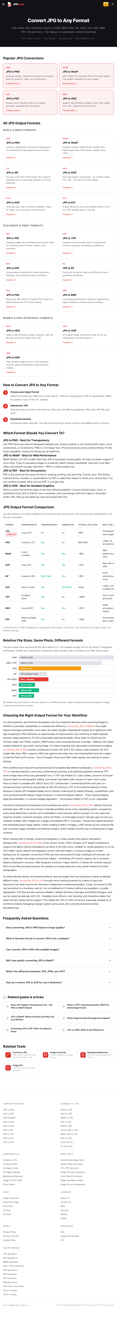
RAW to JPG (66, 1126)
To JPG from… (67, 1146)
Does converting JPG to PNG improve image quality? (35, 927)
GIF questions (9, 1278)
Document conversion (13, 1286)
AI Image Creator (11, 1168)
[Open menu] (3, 4)
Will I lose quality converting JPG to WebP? (30, 960)
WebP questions (10, 1262)
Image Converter (11, 1198)
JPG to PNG (8, 1110)
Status (64, 1218)
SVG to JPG (66, 1138)
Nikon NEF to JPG (69, 1134)
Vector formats (10, 1290)
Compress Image (11, 1202)
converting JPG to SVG (31, 880)
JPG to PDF (8, 1113)
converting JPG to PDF (81, 805)
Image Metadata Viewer (72, 1180)
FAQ (63, 1232)
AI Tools (7, 1210)
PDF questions (10, 1274)
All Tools (7, 1214)
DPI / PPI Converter (70, 1168)
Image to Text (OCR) (12, 1180)
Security (64, 1210)
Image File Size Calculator (73, 1172)
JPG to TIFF (8, 1134)
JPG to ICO (8, 1138)
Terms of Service (11, 1236)
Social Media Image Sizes (72, 1160)
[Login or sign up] (112, 4)
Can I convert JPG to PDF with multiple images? (32, 949)
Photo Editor (9, 1184)
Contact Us (66, 1202)
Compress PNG (10, 1164)
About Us (65, 1198)
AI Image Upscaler (11, 1172)
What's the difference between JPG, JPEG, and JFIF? (35, 971)
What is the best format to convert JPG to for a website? (37, 938)
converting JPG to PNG (30, 843)
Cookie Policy (9, 1240)
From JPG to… (67, 1142)
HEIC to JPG (66, 1110)
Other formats (9, 1294)
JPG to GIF (8, 1130)
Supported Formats (70, 1236)
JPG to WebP (9, 1118)
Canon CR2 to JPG (69, 1130)
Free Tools (8, 1206)
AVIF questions (10, 1270)
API (62, 1240)
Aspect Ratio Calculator (72, 1164)
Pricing (64, 1214)
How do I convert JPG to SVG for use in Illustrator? (34, 982)
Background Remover (13, 1176)
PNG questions (10, 1258)
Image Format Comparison (73, 1184)
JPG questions (10, 1254)
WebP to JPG (67, 1118)
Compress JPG (10, 1160)
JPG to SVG (8, 1142)
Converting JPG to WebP (80, 726)
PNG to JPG (66, 1113)
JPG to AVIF (8, 1122)
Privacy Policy (9, 1232)
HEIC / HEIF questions (13, 1266)
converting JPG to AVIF (15, 749)
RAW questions (10, 1282)
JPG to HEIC (9, 1126)
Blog (63, 1206)
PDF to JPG (66, 1122)
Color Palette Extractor (71, 1176)
